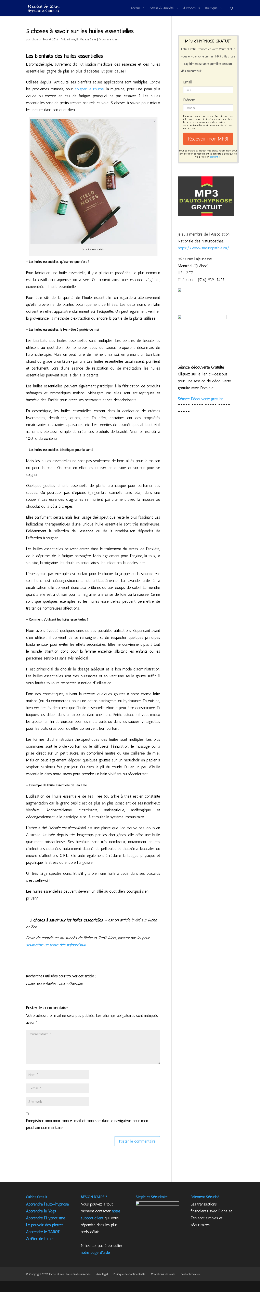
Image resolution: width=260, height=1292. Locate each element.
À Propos (189, 8)
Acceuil (135, 8)
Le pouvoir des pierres (44, 1224)
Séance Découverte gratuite (200, 398)
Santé (93, 39)
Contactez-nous (190, 1274)
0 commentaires (109, 39)
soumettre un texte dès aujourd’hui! (56, 944)
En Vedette (82, 39)
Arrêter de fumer (40, 1238)
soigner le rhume (89, 88)
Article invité (68, 39)
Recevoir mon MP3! (208, 139)
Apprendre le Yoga (41, 1211)
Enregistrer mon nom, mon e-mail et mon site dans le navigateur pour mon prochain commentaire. (87, 1124)
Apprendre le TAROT (43, 1231)
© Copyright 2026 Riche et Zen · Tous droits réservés (58, 1274)
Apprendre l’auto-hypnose (47, 1204)
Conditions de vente (163, 1274)
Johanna (36, 39)
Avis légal (102, 1274)
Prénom (189, 99)
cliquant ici (215, 156)
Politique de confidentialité (129, 1274)
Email (187, 82)
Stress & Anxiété (161, 8)
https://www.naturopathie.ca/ (203, 247)
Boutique (211, 8)
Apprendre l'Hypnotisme (45, 1217)
